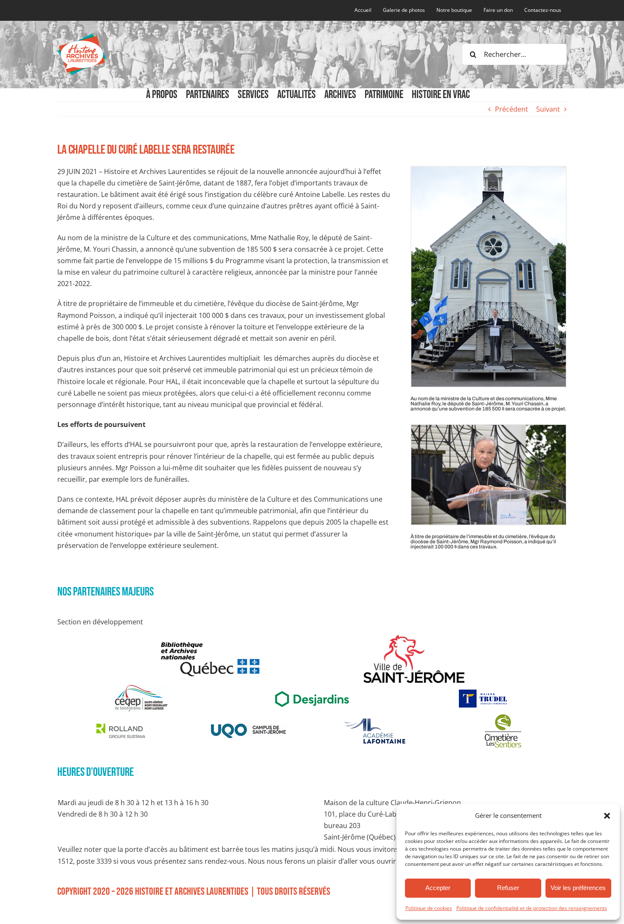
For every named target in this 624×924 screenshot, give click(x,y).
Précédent (511, 109)
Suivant (548, 109)
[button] (607, 816)
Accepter (437, 887)
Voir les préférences (578, 887)
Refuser (508, 887)
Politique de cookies (428, 908)
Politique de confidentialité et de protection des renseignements (531, 908)
